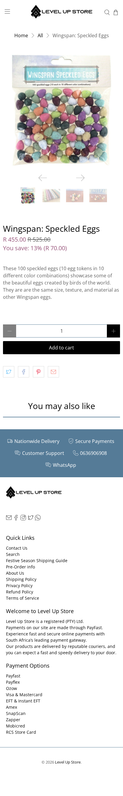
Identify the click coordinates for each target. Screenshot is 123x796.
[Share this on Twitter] (8, 371)
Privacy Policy (19, 585)
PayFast (94, 627)
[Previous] (42, 177)
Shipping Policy (21, 579)
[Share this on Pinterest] (38, 371)
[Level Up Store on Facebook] (16, 519)
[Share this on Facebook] (23, 371)
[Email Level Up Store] (9, 519)
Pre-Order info (20, 567)
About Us (15, 573)
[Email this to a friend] (53, 371)
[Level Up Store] (61, 12)
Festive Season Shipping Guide (36, 560)
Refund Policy (19, 592)
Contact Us (16, 548)
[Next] (80, 177)
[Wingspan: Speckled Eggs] (61, 110)
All (40, 35)
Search (13, 554)
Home (21, 35)
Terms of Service (22, 598)
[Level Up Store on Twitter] (30, 519)
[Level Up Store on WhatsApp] (38, 519)
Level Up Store (68, 762)
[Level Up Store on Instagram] (23, 519)
